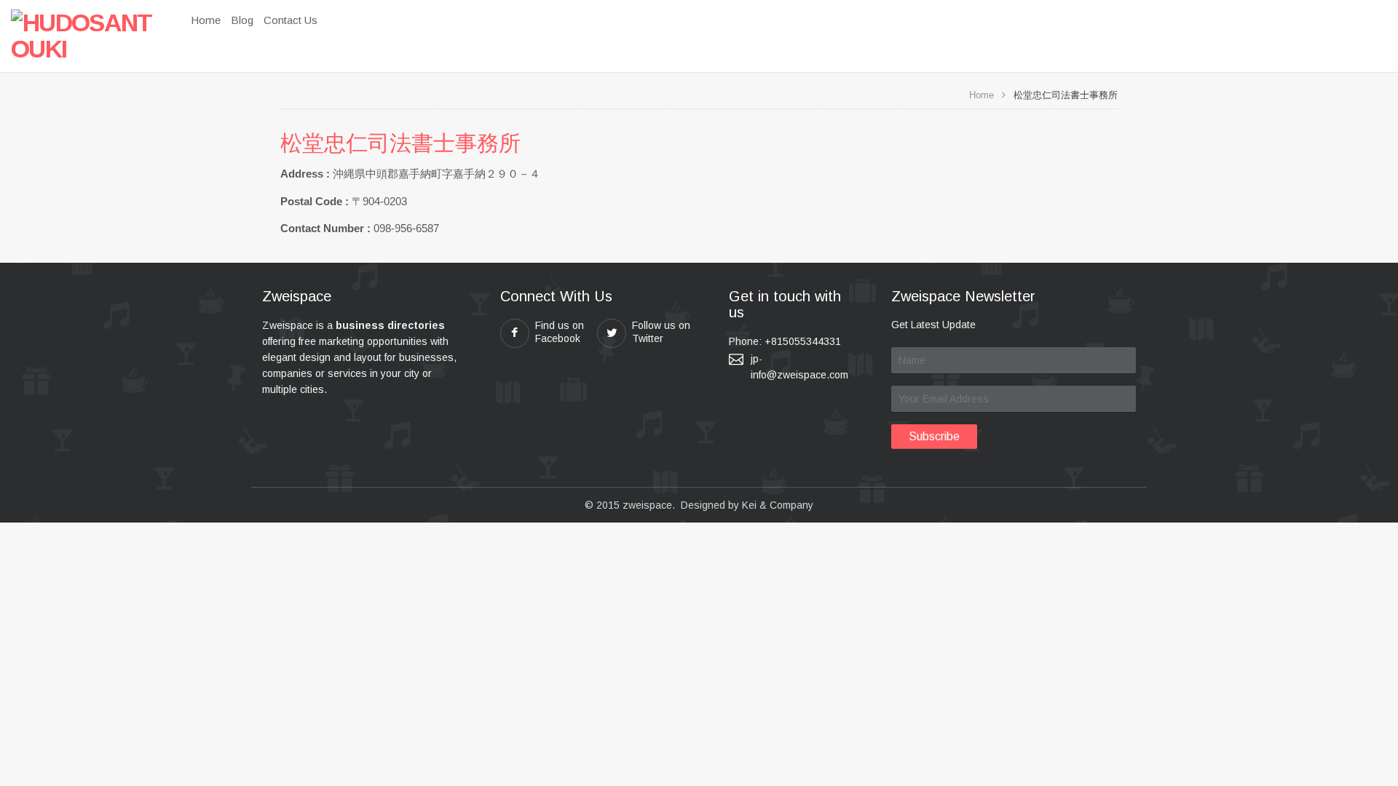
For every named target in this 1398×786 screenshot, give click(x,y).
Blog (242, 20)
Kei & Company (777, 505)
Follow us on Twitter (661, 331)
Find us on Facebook (559, 331)
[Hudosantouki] (84, 35)
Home (206, 20)
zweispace (647, 505)
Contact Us (290, 20)
